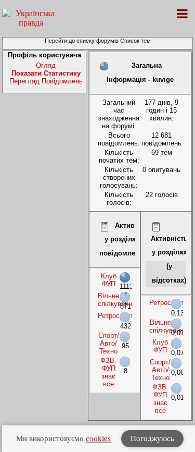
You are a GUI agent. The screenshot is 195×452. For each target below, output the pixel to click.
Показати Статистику (46, 73)
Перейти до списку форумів (82, 41)
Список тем (135, 41)
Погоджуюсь (152, 438)
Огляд (46, 65)
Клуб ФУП (108, 280)
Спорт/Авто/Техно (108, 343)
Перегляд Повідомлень (46, 81)
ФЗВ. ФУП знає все (108, 372)
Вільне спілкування (117, 300)
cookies (98, 438)
